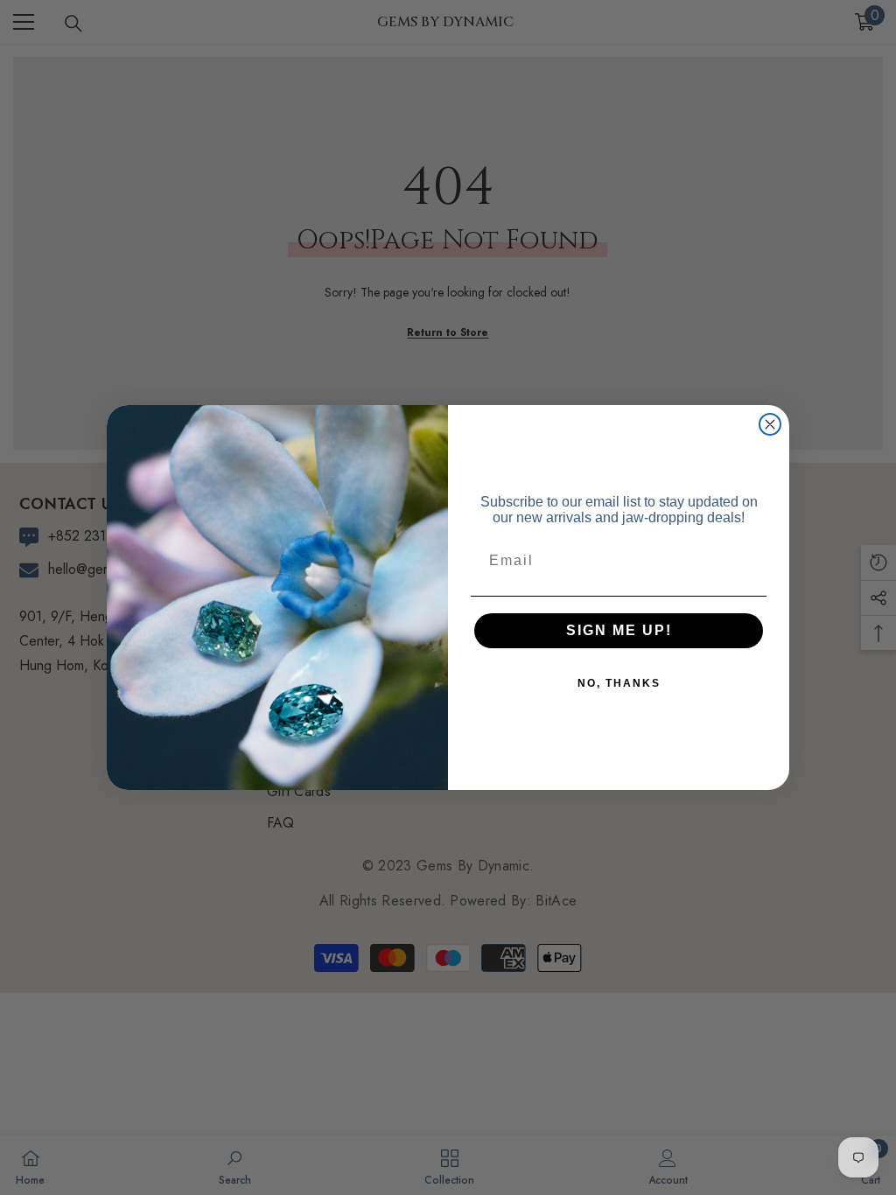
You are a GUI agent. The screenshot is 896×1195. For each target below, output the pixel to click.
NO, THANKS (619, 683)
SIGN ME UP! (619, 630)
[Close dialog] (770, 424)
